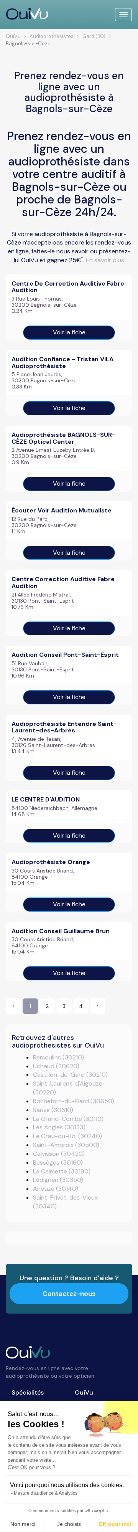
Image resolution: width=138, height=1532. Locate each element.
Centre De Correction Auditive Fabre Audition (68, 286)
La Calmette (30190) (61, 1171)
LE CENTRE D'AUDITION (46, 799)
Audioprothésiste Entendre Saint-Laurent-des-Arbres (64, 727)
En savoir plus (105, 260)
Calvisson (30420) (59, 1154)
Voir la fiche (69, 332)
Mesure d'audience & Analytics (45, 1493)
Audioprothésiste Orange (51, 862)
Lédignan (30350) (58, 1180)
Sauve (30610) (53, 1110)
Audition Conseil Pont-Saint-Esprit (65, 655)
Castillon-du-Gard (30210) (70, 1075)
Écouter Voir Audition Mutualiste (62, 510)
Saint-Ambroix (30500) (66, 1145)
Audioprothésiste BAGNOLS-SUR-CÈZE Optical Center (63, 438)
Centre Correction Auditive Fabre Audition (63, 582)
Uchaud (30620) (56, 1066)
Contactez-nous (69, 1293)
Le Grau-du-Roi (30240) (67, 1136)
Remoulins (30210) (58, 1057)
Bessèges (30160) (58, 1163)
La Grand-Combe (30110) (68, 1119)
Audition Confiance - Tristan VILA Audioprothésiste (62, 362)
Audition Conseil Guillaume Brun (61, 931)
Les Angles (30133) (59, 1127)
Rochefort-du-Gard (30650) (73, 1101)
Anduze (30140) (55, 1189)
